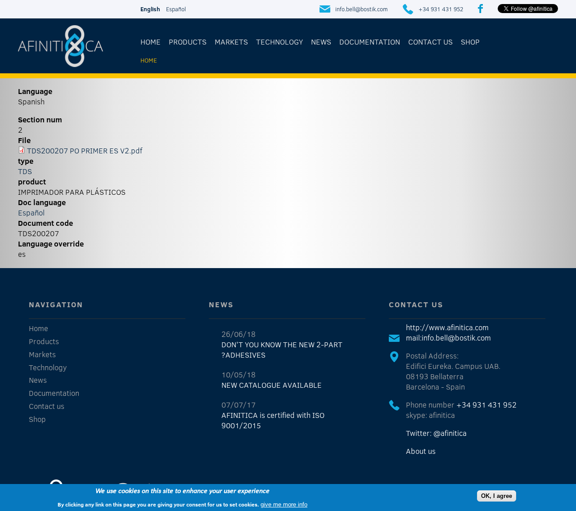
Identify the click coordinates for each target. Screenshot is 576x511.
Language (35, 91)
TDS (25, 171)
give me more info (284, 504)
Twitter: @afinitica (436, 433)
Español (176, 9)
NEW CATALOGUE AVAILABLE (271, 385)
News (321, 41)
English (150, 9)
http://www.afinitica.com (447, 327)
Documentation (369, 41)
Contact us (430, 41)
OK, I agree (496, 495)
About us (421, 451)
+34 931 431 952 (440, 9)
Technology (279, 41)
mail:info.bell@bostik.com (448, 337)
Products (188, 41)
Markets (231, 41)
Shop (470, 41)
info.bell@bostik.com (361, 9)
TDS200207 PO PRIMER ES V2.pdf (84, 150)
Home (150, 41)
